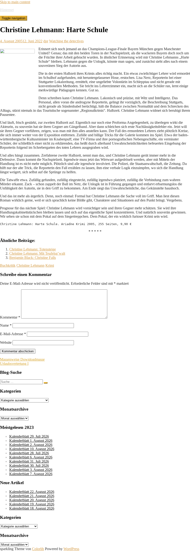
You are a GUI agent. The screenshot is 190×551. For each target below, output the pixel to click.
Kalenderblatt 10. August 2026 (31, 449)
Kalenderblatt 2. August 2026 (30, 445)
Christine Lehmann (30, 265)
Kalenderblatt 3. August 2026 (30, 470)
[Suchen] (46, 383)
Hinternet (7, 10)
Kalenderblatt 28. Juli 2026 (29, 453)
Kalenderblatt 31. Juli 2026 (29, 461)
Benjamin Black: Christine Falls (32, 258)
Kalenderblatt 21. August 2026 (31, 496)
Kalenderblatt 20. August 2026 (31, 500)
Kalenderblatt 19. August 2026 (31, 504)
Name (6, 325)
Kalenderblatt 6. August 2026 (30, 457)
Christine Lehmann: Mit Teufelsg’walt (37, 253)
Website (6, 342)
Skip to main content (15, 2)
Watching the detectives (66, 41)
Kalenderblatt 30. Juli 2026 (29, 465)
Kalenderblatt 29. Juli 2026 (29, 436)
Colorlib (38, 549)
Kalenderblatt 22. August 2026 (31, 492)
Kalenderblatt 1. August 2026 (30, 441)
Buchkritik (8, 265)
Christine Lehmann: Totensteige (32, 249)
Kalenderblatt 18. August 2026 (31, 508)
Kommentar (10, 317)
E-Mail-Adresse (13, 334)
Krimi (49, 265)
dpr (45, 41)
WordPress (71, 549)
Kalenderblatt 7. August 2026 (30, 474)
